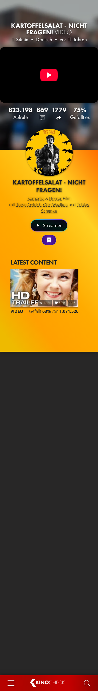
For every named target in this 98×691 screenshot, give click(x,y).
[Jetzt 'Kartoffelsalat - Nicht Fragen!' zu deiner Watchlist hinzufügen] (49, 240)
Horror (55, 198)
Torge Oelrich (28, 205)
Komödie (35, 198)
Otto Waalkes (55, 205)
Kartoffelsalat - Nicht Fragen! (49, 28)
